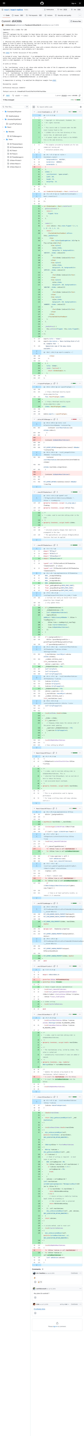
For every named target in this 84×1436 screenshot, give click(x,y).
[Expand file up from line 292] (36, 941)
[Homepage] (42, 3)
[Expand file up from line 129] (36, 498)
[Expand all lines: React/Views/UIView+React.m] (57, 1096)
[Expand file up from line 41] (36, 756)
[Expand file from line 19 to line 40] (36, 573)
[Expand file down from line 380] (36, 701)
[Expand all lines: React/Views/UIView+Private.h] (57, 966)
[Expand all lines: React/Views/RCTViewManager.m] (57, 903)
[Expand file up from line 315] (36, 866)
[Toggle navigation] (4, 3)
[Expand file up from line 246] (36, 909)
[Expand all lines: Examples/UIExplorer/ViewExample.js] (57, 111)
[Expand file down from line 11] (36, 154)
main (7, 95)
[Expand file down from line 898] (36, 452)
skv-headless (40, 1273)
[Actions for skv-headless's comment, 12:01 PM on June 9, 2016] (80, 1273)
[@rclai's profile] (34, 1304)
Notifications (50, 9)
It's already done (39, 1309)
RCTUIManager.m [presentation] (16, 136)
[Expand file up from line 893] (36, 424)
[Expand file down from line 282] (36, 863)
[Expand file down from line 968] (36, 486)
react (6, 9)
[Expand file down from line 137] (36, 1265)
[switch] (40, 1282)
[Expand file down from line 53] (36, 803)
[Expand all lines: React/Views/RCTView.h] (56, 752)
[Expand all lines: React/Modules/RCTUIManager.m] (57, 419)
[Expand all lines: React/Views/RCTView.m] (56, 808)
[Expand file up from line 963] (36, 455)
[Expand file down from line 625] (36, 747)
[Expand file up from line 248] (36, 353)
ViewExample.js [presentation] (14, 116)
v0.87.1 (17, 95)
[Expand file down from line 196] (36, 647)
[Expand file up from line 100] (36, 387)
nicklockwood (10, 25)
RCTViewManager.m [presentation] (16, 157)
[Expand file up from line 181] (36, 595)
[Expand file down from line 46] (36, 593)
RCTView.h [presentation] (13, 150)
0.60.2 (26, 95)
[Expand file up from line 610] (36, 703)
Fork (63, 9)
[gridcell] (57, 115)
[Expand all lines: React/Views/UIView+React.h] (57, 1014)
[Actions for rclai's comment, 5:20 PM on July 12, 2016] (80, 1304)
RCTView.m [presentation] (13, 154)
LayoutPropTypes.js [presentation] (15, 124)
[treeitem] (15, 113)
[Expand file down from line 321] (36, 898)
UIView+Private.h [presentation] (15, 160)
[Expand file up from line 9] (36, 970)
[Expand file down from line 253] (36, 939)
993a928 (64, 95)
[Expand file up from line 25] (36, 1018)
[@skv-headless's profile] (34, 1273)
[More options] (79, 111)
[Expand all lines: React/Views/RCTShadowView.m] (57, 545)
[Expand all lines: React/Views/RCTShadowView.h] (57, 492)
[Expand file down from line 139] (36, 351)
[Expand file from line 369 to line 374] (36, 677)
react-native (17, 9)
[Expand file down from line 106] (36, 834)
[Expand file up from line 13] (36, 548)
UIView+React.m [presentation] (15, 167)
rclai (37, 1304)
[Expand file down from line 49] (36, 194)
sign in (55, 1326)
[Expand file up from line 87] (36, 196)
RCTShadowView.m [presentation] (16, 147)
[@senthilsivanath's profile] (34, 1288)
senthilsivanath (41, 1289)
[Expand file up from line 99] (36, 812)
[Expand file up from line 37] (36, 157)
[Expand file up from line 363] (36, 649)
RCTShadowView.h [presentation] (16, 144)
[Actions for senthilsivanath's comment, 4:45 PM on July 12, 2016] (80, 1288)
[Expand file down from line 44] (36, 1091)
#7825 (7, 52)
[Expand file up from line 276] (36, 836)
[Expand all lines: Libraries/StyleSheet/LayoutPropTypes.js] (57, 383)
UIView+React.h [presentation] (15, 163)
